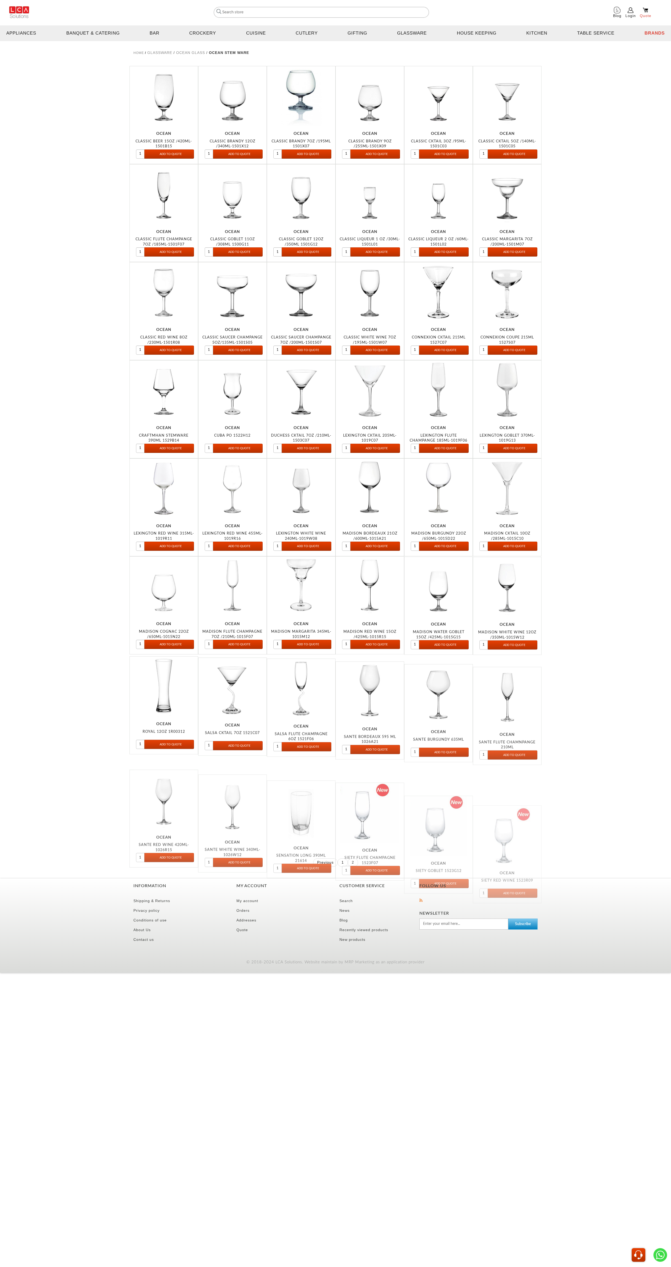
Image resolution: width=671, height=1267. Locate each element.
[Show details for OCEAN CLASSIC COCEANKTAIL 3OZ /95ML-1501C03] (438, 96)
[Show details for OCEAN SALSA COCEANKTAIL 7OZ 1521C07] (232, 685)
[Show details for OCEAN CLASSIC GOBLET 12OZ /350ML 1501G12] (301, 194)
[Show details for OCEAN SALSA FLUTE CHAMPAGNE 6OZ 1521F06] (301, 685)
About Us (142, 930)
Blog (343, 920)
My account (247, 901)
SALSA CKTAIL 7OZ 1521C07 (232, 730)
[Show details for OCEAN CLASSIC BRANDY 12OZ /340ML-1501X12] (232, 96)
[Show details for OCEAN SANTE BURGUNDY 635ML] (438, 685)
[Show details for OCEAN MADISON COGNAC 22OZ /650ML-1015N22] (164, 587)
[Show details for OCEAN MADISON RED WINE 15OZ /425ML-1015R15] (370, 587)
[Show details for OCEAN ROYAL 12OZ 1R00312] (164, 685)
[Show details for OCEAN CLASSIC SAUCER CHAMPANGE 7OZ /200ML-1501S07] (301, 292)
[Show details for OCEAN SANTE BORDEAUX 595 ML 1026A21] (370, 685)
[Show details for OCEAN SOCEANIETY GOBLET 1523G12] (438, 783)
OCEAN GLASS (190, 53)
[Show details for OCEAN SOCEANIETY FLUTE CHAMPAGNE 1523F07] (370, 783)
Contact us (143, 939)
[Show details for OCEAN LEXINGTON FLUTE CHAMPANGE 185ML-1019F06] (438, 390)
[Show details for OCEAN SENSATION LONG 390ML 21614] (301, 783)
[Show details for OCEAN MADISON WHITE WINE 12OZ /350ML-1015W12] (507, 587)
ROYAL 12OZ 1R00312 (164, 730)
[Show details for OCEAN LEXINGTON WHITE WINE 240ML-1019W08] (301, 489)
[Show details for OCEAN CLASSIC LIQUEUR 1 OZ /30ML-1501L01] (370, 194)
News (344, 910)
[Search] (218, 11)
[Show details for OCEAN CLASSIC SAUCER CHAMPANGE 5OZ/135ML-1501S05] (232, 292)
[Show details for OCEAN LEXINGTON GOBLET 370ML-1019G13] (507, 390)
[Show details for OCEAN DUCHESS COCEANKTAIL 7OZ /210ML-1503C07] (301, 390)
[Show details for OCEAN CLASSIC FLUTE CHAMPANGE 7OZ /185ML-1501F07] (164, 194)
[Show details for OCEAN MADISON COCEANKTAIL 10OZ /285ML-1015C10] (507, 489)
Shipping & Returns (151, 901)
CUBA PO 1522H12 (232, 435)
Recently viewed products (363, 930)
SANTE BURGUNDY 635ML (438, 730)
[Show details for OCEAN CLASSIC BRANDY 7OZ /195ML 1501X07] (301, 96)
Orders (243, 910)
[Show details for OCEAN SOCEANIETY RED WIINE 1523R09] (507, 783)
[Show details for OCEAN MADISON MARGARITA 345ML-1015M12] (301, 587)
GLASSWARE (159, 53)
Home (138, 53)
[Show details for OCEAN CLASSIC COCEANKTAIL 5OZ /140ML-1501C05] (507, 96)
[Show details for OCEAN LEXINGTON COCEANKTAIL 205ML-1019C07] (370, 390)
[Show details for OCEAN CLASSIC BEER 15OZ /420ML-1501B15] (164, 96)
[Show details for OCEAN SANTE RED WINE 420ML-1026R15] (164, 783)
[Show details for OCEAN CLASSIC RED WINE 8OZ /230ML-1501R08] (164, 292)
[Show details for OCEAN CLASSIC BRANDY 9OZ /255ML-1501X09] (370, 96)
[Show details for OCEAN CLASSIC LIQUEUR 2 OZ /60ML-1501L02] (438, 194)
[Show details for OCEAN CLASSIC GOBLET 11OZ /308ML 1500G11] (232, 194)
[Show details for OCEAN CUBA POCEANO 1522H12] (232, 390)
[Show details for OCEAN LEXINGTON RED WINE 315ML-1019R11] (164, 489)
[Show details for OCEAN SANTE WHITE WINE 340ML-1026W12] (232, 783)
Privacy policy (146, 910)
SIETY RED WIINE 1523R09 (507, 828)
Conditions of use (150, 920)
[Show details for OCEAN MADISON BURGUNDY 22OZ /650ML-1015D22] (438, 489)
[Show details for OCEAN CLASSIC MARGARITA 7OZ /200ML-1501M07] (507, 194)
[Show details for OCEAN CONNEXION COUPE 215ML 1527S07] (507, 292)
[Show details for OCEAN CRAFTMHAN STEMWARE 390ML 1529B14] (164, 390)
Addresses (246, 920)
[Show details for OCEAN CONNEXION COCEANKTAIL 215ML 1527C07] (438, 292)
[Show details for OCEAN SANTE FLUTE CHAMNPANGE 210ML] (507, 685)
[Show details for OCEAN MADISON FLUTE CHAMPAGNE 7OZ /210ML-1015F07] (232, 587)
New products (352, 939)
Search (346, 901)
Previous (325, 862)
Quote (242, 930)
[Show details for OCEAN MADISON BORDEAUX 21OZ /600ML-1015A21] (370, 489)
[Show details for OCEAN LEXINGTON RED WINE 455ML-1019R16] (232, 489)
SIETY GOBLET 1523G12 (439, 828)
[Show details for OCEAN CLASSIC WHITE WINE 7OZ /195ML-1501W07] (370, 292)
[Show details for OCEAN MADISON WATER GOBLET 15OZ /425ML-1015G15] (438, 587)
